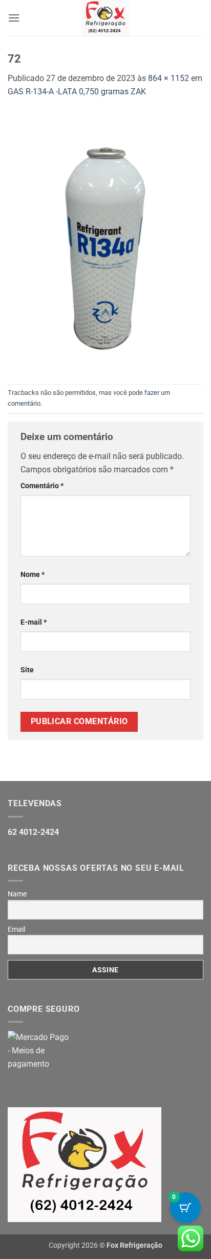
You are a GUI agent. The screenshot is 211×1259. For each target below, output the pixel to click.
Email (16, 929)
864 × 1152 (168, 78)
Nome (32, 574)
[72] (105, 240)
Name (17, 894)
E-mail (33, 622)
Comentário (42, 486)
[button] (14, 17)
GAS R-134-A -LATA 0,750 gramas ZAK (77, 91)
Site (27, 670)
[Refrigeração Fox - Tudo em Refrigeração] (106, 18)
